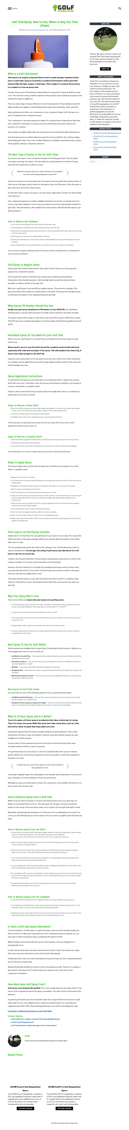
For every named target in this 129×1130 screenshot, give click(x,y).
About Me (105, 69)
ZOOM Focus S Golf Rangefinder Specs (107, 133)
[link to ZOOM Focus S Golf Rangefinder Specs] (25, 1071)
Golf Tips (45, 30)
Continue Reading (25, 1108)
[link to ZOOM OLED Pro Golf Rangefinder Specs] (64, 1071)
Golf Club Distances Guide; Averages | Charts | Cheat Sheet (34, 1025)
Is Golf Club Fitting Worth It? (23, 1022)
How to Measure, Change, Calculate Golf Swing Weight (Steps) (36, 1019)
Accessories (37, 30)
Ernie (29, 30)
